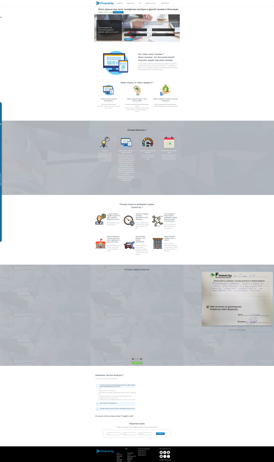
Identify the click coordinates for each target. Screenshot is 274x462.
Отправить (128, 39)
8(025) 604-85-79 (142, 455)
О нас (118, 453)
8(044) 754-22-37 (142, 453)
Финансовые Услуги (151, 3)
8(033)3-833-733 (165, 3)
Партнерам (119, 459)
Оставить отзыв (137, 362)
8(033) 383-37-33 (142, 450)
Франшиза (119, 461)
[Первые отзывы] (133, 359)
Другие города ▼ (118, 12)
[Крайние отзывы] (141, 359)
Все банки (119, 454)
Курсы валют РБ (131, 456)
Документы (120, 3)
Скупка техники (130, 3)
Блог (140, 3)
